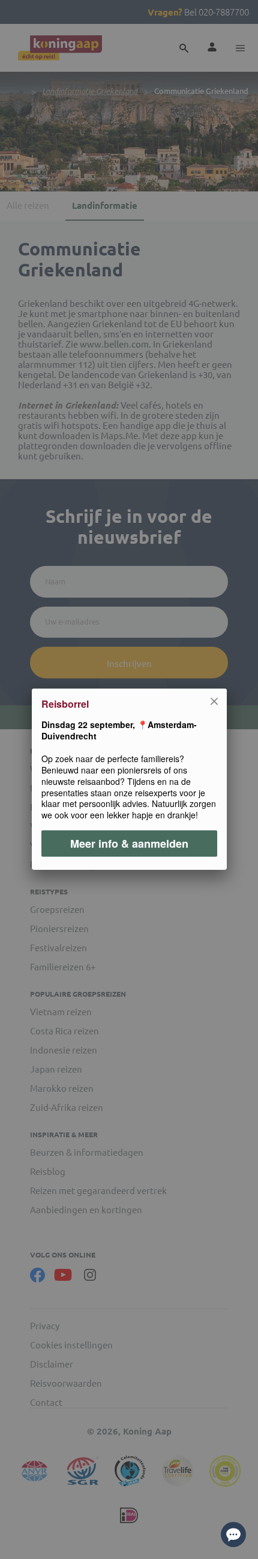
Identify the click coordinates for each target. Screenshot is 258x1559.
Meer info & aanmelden (129, 844)
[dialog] (129, 779)
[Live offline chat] (233, 1534)
